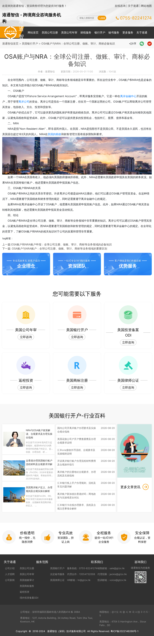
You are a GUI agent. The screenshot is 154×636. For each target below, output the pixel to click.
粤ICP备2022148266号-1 (124, 631)
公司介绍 (10, 568)
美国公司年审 (69, 32)
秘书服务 (113, 32)
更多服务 (127, 32)
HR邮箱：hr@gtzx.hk (79, 580)
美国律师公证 (57, 580)
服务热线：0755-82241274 (82, 568)
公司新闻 (10, 580)
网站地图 (146, 5)
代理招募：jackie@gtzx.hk (112, 574)
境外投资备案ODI (29, 597)
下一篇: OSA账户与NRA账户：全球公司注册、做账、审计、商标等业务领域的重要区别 (54, 248)
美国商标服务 (27, 585)
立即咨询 (26, 337)
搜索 (103, 18)
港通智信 (10, 32)
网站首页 (33, 32)
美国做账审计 (27, 580)
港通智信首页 (10, 43)
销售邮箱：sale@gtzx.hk (111, 568)
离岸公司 (23, 101)
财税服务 (85, 32)
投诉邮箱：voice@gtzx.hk (111, 580)
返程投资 (24, 591)
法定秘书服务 (57, 574)
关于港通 (133, 5)
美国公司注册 (50, 32)
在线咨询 (120, 5)
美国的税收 (54, 134)
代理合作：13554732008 (81, 574)
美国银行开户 (30, 43)
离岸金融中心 (128, 96)
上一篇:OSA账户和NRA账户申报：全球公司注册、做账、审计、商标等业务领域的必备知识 (57, 244)
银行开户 (99, 32)
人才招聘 (10, 574)
